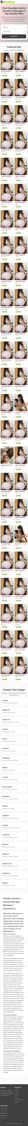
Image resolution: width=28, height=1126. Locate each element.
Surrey (16, 1097)
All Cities (17, 1102)
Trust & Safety (4, 1108)
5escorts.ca (8, 977)
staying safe (18, 966)
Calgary (16, 1090)
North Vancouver (19, 1099)
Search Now (14, 36)
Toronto (16, 1092)
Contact (2, 1117)
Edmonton (17, 1095)
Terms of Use (4, 1111)
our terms (5, 968)
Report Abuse (4, 1115)
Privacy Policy (4, 1113)
